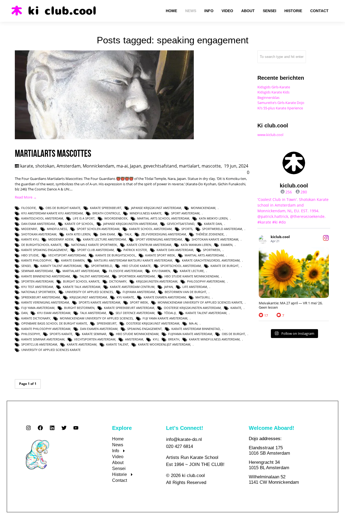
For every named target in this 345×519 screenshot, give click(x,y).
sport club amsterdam (95, 250)
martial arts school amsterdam (163, 218)
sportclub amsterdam (39, 344)
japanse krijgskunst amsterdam (156, 208)
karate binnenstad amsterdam (45, 276)
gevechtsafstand (160, 166)
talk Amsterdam (93, 313)
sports (186, 229)
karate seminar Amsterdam (42, 339)
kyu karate (125, 297)
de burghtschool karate (41, 245)
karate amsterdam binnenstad (195, 329)
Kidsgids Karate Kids (273, 92)
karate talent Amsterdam (205, 313)
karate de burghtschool (115, 255)
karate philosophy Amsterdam (45, 329)
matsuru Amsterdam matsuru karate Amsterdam (133, 260)
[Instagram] (28, 427)
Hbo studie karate (136, 266)
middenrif (29, 229)
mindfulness (57, 229)
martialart (189, 166)
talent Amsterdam (94, 276)
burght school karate (81, 281)
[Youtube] (75, 427)
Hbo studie (30, 255)
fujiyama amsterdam (139, 292)
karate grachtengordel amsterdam (211, 260)
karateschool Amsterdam (42, 218)
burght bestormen (79, 308)
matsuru (202, 297)
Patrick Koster (135, 250)
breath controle (106, 213)
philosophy (30, 334)
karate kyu (30, 239)
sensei (26, 266)
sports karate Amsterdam (99, 302)
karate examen (72, 260)
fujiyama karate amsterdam (190, 334)
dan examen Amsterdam (99, 329)
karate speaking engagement (44, 250)
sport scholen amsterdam (98, 229)
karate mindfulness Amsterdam (214, 339)
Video (117, 456)
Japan (135, 166)
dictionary (117, 281)
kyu (155, 339)
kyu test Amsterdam (37, 287)
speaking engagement (144, 329)
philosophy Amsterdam (206, 281)
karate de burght (225, 266)
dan (24, 313)
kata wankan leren (196, 245)
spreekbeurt (106, 323)
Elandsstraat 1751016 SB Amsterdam (269, 450)
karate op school (79, 224)
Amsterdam (69, 166)
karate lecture (192, 271)
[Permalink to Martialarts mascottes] (104, 137)
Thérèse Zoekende (210, 234)
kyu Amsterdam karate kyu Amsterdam (52, 213)
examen (226, 245)
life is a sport (84, 218)
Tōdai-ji (170, 313)
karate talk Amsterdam (81, 287)
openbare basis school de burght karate (54, 323)
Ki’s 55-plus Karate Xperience (280, 108)
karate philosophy (36, 260)
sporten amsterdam (37, 281)
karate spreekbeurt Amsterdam (129, 308)
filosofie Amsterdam (125, 271)
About (117, 462)
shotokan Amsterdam (38, 234)
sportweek (211, 250)
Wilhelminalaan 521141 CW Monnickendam (274, 479)
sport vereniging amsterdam (159, 239)
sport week (139, 302)
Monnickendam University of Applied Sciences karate (200, 302)
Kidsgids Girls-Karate (273, 87)
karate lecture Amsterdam (104, 239)
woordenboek (115, 218)
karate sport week (160, 255)
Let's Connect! (184, 428)
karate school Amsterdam (150, 229)
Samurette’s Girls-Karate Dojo (280, 102)
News (117, 445)
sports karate (61, 334)
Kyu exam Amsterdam (53, 313)
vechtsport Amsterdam (67, 255)
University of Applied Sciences (89, 292)
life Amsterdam (194, 287)
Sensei (119, 468)
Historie (119, 474)
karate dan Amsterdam (175, 250)
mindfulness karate (145, 213)
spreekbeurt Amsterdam (40, 297)
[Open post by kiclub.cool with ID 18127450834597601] (294, 272)
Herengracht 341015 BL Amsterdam (269, 465)
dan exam (107, 234)
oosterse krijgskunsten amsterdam (192, 308)
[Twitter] (64, 427)
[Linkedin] (52, 427)
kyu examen (161, 271)
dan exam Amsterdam (38, 224)
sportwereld (101, 266)
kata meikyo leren (213, 218)
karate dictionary (35, 318)
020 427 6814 (179, 446)
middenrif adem (60, 239)
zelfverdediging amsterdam (163, 234)
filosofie (28, 208)
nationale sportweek (38, 292)
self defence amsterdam (135, 313)
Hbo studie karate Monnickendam (191, 276)
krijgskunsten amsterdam (156, 281)
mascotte (211, 166)
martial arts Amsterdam (204, 255)
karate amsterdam (81, 344)
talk (128, 234)
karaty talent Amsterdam (60, 266)
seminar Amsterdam (37, 271)
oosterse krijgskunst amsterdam (152, 323)
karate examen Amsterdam (165, 297)
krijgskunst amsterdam (88, 297)
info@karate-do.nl (184, 439)
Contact (119, 480)
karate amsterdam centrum (132, 287)
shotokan (44, 166)
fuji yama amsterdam (37, 308)
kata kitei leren (78, 234)
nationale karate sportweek (94, 245)
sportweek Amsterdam (137, 276)
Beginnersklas (268, 97)
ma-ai (122, 166)
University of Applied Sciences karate (51, 350)
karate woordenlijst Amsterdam (164, 344)
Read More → (26, 197)
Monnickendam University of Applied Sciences (96, 318)
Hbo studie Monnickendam (137, 334)
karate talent (117, 344)
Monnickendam (98, 166)
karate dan (213, 224)
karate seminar (94, 334)
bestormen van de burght (185, 292)
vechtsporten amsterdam (94, 339)
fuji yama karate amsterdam (165, 318)
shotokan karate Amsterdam (215, 239)
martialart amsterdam (81, 271)
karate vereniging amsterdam (45, 302)
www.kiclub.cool (270, 134)
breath (173, 339)
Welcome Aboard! (271, 428)
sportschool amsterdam (180, 266)
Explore (122, 428)
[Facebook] (40, 427)
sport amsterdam (185, 213)
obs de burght (233, 334)
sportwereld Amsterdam (222, 229)
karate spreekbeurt (105, 208)
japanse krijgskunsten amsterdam (130, 224)
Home (118, 439)
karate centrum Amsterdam (149, 245)
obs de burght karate (63, 208)
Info (115, 450)
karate (26, 166)
